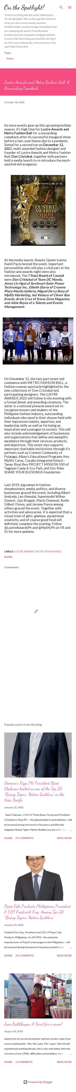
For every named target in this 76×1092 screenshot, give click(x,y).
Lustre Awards (24, 551)
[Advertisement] (38, 686)
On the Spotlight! (24, 7)
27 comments (24, 837)
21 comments (24, 955)
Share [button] (8, 556)
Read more (64, 837)
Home (9, 58)
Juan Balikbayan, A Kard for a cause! (33, 1024)
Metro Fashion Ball (48, 551)
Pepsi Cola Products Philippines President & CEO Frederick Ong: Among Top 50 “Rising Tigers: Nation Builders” (37, 912)
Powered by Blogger (40, 1082)
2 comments (23, 1061)
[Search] (61, 6)
